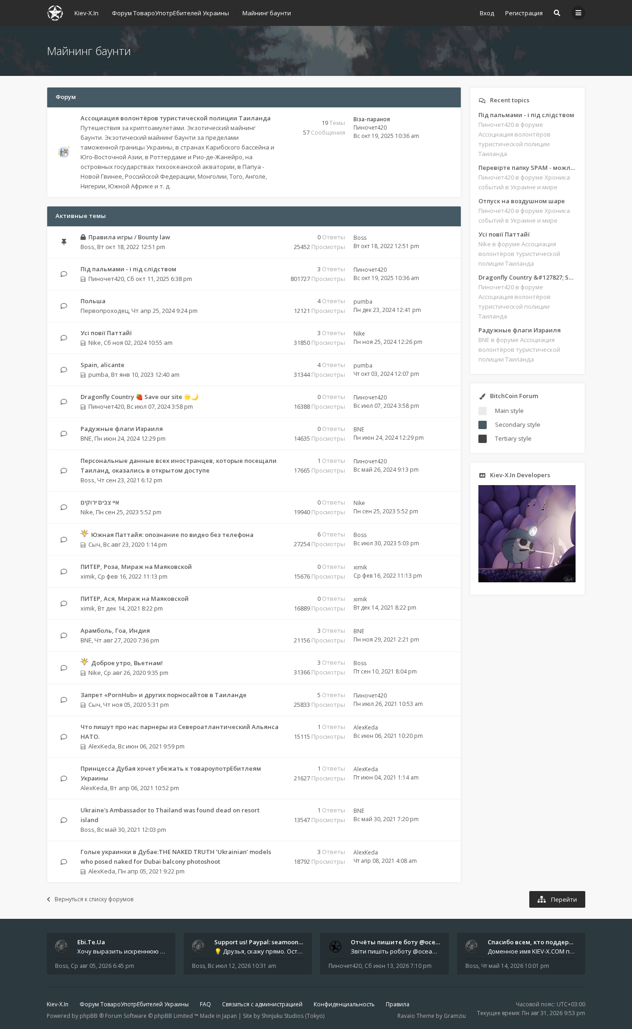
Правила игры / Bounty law (129, 237)
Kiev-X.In (57, 1004)
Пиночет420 (370, 127)
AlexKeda (101, 746)
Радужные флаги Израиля (122, 428)
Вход (487, 13)
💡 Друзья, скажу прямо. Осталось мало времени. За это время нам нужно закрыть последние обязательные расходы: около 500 (259, 951)
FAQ (205, 1004)
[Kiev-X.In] (55, 13)
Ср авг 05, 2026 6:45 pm (102, 966)
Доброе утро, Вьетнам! (127, 663)
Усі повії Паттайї (106, 333)
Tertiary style (513, 438)
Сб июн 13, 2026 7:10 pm (398, 966)
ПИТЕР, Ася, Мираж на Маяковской (135, 598)
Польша (93, 301)
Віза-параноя (371, 119)
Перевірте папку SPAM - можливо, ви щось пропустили (527, 167)
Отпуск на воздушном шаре (521, 201)
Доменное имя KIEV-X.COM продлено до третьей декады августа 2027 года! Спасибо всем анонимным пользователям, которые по (532, 951)
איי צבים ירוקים (100, 502)
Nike (94, 342)
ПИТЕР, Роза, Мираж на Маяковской (136, 566)
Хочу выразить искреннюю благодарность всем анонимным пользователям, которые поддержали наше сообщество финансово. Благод (122, 951)
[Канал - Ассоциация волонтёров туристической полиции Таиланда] (278, 128)
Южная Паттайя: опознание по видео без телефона (172, 534)
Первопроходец (105, 310)
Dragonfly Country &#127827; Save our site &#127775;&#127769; (527, 277)
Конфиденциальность (344, 1004)
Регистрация (524, 13)
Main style (509, 410)
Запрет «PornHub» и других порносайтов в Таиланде (164, 695)
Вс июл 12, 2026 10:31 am (242, 966)
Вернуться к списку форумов (94, 899)
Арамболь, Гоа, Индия (115, 630)
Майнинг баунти (89, 50)
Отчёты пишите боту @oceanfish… (404, 942)
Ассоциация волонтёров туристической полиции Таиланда (176, 118)
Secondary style (517, 424)
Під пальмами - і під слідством (128, 269)
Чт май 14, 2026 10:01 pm (515, 966)
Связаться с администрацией (262, 1004)
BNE (86, 438)
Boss (87, 247)
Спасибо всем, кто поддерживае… (541, 942)
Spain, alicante (102, 365)
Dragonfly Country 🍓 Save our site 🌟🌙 (139, 397)
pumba (362, 302)
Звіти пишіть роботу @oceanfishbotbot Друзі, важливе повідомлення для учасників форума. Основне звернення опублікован (395, 951)
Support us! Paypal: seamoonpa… (262, 942)
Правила (397, 1004)
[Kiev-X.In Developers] (527, 580)
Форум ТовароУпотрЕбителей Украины (134, 1004)
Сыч (94, 544)
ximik (88, 576)
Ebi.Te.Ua (91, 942)
